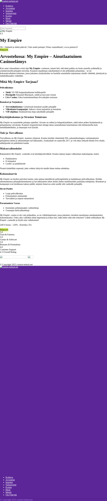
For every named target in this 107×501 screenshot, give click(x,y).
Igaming (9, 11)
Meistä (8, 21)
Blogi (8, 18)
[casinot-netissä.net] (9, 1)
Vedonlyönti (11, 13)
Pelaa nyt (4, 49)
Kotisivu (9, 6)
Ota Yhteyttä (11, 23)
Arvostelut (10, 8)
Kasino (9, 16)
